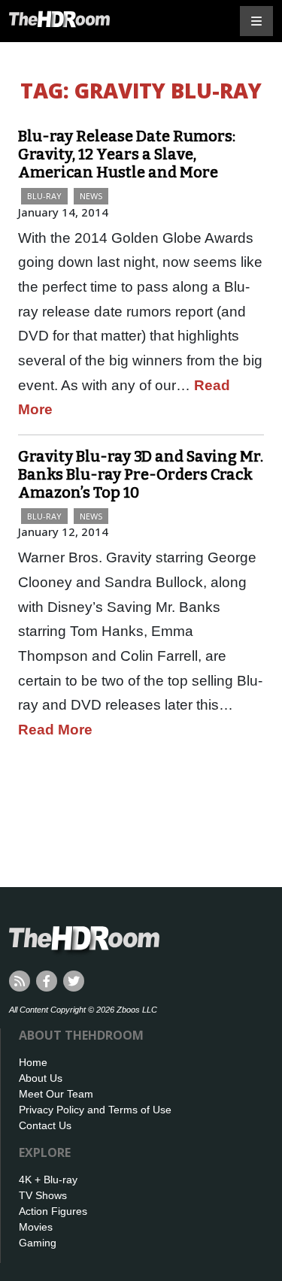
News (91, 195)
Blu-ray (44, 195)
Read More (55, 729)
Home (33, 1062)
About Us (40, 1078)
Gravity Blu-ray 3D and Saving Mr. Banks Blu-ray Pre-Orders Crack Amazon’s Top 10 (140, 474)
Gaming (37, 1243)
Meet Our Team (56, 1094)
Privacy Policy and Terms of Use (95, 1110)
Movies (36, 1227)
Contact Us (45, 1125)
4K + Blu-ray (48, 1179)
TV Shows (43, 1195)
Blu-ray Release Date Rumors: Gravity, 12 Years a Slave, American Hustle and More (126, 154)
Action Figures (53, 1211)
